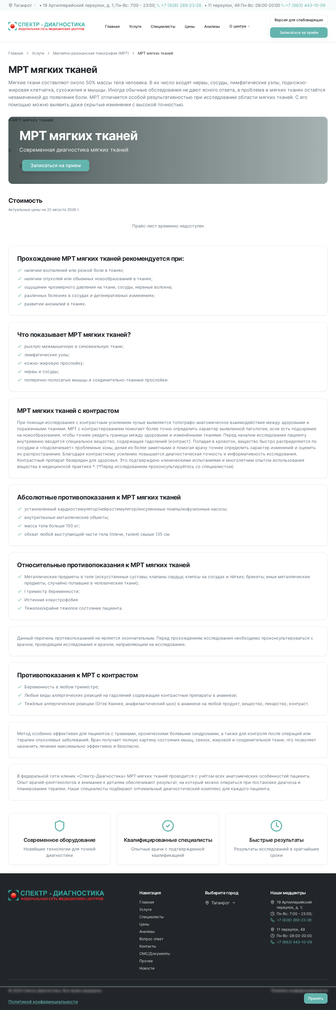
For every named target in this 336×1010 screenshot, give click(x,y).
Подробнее (287, 998)
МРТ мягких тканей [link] (155, 53)
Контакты (147, 946)
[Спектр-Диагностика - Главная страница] (46, 26)
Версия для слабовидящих (299, 20)
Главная (112, 26)
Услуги (135, 26)
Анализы (212, 26)
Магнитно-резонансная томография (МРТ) (91, 53)
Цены (190, 26)
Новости (146, 968)
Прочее (146, 961)
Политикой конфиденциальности (43, 1001)
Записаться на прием (55, 165)
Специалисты (163, 26)
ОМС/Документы (154, 953)
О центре (237, 26)
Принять (315, 998)
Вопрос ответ (151, 939)
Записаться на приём (299, 32)
